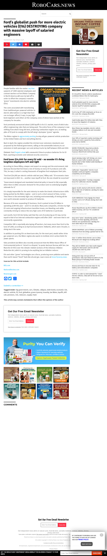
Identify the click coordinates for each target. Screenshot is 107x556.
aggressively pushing (27, 136)
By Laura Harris (83, 124)
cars (30, 290)
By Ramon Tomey (84, 204)
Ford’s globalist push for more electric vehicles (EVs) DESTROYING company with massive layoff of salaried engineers (86, 104)
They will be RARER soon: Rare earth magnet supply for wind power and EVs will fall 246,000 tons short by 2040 (87, 248)
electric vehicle (9, 292)
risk (16, 295)
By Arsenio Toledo (84, 98)
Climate (36, 290)
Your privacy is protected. (14, 327)
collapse (43, 290)
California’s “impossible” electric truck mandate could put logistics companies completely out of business (85, 172)
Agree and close (86, 544)
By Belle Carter (83, 270)
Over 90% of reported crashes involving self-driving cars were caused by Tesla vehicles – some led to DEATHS (87, 140)
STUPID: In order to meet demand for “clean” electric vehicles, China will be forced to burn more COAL (87, 276)
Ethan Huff (20, 40)
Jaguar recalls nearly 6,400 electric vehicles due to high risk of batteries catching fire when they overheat (87, 190)
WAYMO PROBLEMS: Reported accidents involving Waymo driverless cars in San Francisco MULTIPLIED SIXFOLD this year (85, 150)
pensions (10, 295)
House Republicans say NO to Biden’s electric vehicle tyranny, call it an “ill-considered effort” (87, 210)
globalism (26, 292)
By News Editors (84, 184)
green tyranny (36, 292)
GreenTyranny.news (59, 257)
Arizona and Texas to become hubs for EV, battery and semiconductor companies (86, 267)
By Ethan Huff (83, 108)
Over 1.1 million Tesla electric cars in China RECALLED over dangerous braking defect (86, 239)
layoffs (60, 292)
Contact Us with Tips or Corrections (54, 543)
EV (17, 292)
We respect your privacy (42, 534)
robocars (22, 295)
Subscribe (97, 553)
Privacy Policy (53, 548)
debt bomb (51, 290)
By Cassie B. (83, 176)
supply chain (32, 295)
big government (22, 290)
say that (31, 88)
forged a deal (20, 152)
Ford (20, 292)
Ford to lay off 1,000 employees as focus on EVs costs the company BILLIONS (86, 113)
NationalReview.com (11, 270)
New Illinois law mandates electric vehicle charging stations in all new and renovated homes (86, 130)
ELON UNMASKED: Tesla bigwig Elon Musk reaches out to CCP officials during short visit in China (87, 200)
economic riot (61, 290)
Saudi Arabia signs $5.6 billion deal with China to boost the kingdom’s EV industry (87, 121)
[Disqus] (37, 434)
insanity (46, 292)
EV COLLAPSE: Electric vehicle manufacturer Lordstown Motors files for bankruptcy (86, 95)
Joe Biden (53, 292)
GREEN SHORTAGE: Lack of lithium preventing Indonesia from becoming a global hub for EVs (87, 231)
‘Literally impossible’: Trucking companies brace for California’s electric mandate (86, 181)
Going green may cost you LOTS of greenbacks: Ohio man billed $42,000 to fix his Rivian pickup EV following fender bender (87, 258)
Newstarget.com (10, 274)
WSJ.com (7, 265)
